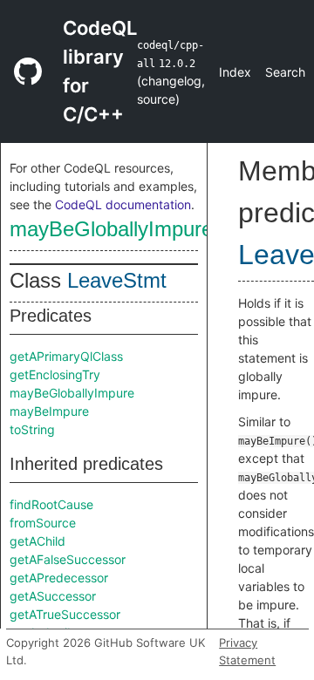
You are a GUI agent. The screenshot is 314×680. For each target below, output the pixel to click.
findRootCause (51, 504)
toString (32, 429)
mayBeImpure (49, 411)
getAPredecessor (59, 577)
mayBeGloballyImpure (111, 229)
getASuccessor (53, 595)
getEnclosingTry (55, 374)
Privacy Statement (247, 651)
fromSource (43, 522)
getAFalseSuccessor (68, 559)
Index (235, 72)
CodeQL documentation (123, 204)
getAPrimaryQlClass (66, 356)
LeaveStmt (117, 280)
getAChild (37, 541)
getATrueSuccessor (65, 614)
